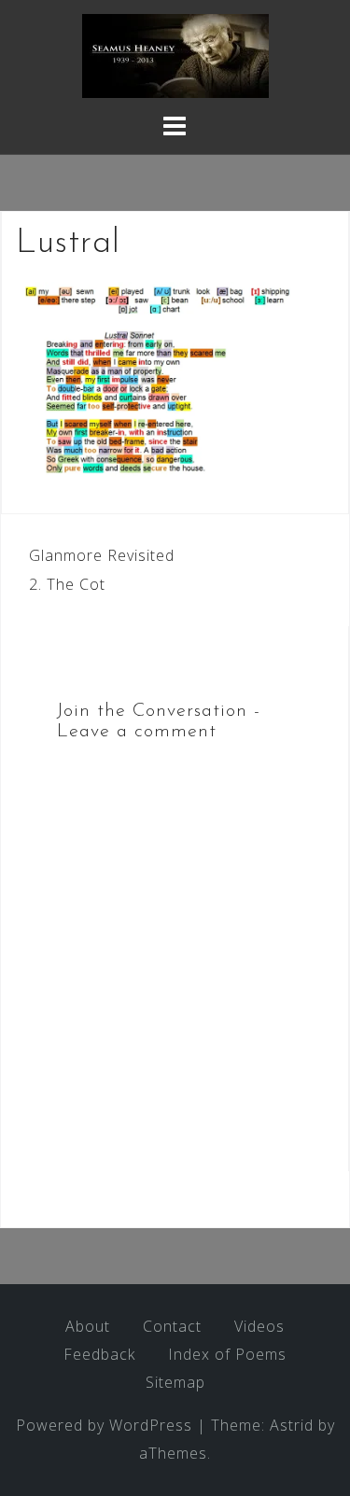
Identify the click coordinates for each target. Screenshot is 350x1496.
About (87, 1326)
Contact (172, 1326)
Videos (259, 1326)
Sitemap (175, 1382)
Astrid (292, 1425)
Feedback (99, 1354)
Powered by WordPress (104, 1425)
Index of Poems (227, 1354)
